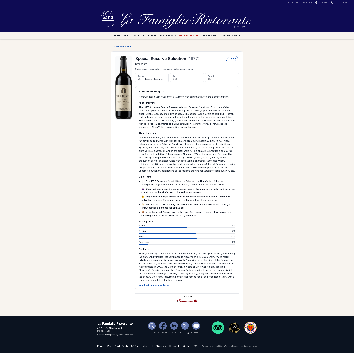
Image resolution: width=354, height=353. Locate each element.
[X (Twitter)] (185, 326)
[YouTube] (196, 326)
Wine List (139, 35)
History (151, 35)
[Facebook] (163, 326)
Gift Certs (135, 346)
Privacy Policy (208, 346)
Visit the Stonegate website (154, 285)
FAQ (195, 346)
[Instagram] (152, 326)
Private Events (168, 35)
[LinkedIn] (174, 326)
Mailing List (148, 346)
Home (117, 35)
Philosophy (161, 346)
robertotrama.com (126, 335)
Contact (186, 346)
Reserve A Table (231, 35)
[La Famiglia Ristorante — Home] (177, 18)
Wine (109, 346)
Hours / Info (174, 346)
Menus (127, 35)
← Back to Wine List (121, 46)
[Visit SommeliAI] (187, 300)
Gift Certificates (188, 35)
